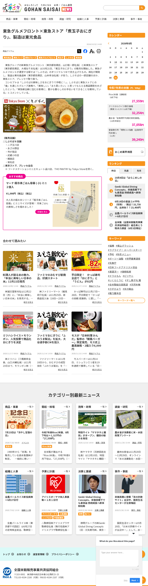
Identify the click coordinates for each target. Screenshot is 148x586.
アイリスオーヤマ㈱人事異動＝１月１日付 (55, 498)
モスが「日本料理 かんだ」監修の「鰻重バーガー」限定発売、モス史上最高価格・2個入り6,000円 (86, 342)
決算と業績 (118, 19)
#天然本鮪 (135, 284)
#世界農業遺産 (132, 258)
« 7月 (109, 43)
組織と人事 (83, 19)
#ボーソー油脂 (115, 258)
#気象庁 (112, 263)
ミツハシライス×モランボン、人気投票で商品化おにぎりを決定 (17, 338)
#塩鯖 (111, 245)
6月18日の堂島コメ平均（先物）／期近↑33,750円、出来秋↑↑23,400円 (128, 204)
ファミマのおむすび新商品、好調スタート (51, 276)
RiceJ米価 (46, 446)
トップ (6, 554)
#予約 (111, 254)
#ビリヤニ (128, 276)
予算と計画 (101, 19)
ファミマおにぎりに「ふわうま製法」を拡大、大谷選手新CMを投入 (51, 338)
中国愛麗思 (58, 517)
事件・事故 (136, 510)
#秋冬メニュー (123, 254)
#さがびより (114, 289)
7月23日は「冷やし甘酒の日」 (18, 434)
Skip (125, 580)
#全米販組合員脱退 (118, 284)
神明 (81, 514)
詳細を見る (42, 211)
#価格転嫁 (125, 271)
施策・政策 (47, 19)
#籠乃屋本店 (114, 293)
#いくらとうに (115, 280)
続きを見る (28, 302)
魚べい (88, 514)
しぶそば (69, 57)
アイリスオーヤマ (49, 514)
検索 (141, 8)
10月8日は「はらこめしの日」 (128, 179)
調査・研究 (65, 19)
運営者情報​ (39, 554)
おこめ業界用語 (123, 152)
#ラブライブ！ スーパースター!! (125, 250)
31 (115, 77)
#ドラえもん (114, 276)
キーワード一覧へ (126, 300)
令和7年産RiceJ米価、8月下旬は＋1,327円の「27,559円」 (55, 435)
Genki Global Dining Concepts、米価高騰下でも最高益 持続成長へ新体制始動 (128, 191)
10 (115, 62)
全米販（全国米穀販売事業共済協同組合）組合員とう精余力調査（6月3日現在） (129, 225)
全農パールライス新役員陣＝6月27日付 (129, 214)
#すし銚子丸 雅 (133, 280)
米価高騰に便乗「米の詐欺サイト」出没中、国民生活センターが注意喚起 (129, 500)
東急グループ (30, 57)
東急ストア (18, 57)
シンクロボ (47, 517)
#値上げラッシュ (124, 245)
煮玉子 (60, 57)
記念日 (8, 446)
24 (115, 72)
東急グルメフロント (47, 57)
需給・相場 (29, 19)
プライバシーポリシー (63, 554)
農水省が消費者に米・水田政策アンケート (129, 434)
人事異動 (63, 514)
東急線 (78, 57)
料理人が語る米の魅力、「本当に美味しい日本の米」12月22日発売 (17, 278)
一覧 (29, 406)
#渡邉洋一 (113, 271)
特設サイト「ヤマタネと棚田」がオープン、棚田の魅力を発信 (92, 435)
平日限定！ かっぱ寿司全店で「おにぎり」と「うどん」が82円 (86, 278)
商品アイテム (8, 51)
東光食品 (7, 57)
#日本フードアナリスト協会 (122, 267)
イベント (25, 442)
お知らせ (21, 554)
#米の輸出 (128, 289)
